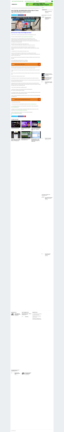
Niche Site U (26, 316)
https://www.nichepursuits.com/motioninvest (21, 110)
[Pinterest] (25, 15)
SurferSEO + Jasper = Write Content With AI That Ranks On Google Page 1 (48, 74)
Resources (37, 1)
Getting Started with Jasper (15, 128)
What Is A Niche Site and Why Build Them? (17, 1)
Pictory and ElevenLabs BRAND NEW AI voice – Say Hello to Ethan (35, 129)
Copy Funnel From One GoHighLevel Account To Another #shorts (48, 18)
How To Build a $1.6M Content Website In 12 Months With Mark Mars (48, 198)
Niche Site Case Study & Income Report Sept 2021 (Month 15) (28, 373)
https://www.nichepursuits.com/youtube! (16, 113)
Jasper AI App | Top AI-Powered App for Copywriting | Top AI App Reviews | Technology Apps (15, 140)
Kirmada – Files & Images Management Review (17, 373)
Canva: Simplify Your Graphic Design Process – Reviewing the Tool (48, 83)
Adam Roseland (13, 13)
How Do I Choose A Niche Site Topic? (30, 1)
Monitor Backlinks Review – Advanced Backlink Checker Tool (26, 314)
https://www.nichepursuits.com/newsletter (27, 36)
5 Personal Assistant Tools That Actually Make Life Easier (15, 370)
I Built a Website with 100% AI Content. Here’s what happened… (17, 314)
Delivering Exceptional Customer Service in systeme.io (48, 255)
